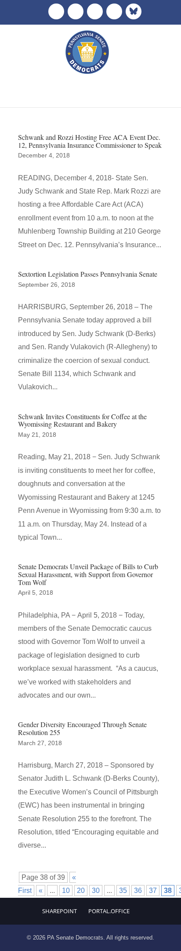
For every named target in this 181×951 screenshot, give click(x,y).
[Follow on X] (75, 11)
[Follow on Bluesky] (133, 11)
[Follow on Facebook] (56, 11)
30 (96, 890)
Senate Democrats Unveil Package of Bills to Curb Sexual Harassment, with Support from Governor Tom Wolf (88, 574)
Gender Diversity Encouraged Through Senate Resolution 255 (82, 728)
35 (123, 890)
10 (66, 890)
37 (153, 890)
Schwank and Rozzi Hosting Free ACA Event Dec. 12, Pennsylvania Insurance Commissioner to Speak (90, 141)
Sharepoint (59, 911)
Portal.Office (109, 911)
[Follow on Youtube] (114, 11)
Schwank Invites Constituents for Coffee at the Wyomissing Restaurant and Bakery (82, 420)
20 (81, 890)
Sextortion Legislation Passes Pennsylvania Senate (87, 273)
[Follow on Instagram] (95, 11)
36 (138, 890)
